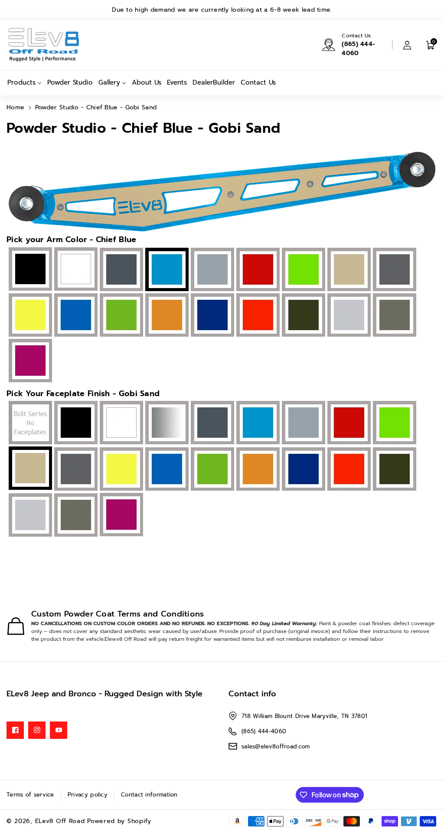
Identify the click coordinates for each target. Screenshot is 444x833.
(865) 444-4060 (358, 48)
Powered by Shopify (119, 821)
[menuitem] (24, 83)
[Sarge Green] (302, 316)
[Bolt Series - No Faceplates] (29, 423)
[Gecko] (302, 270)
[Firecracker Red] (257, 270)
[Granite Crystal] (393, 270)
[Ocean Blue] (211, 316)
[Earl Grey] (211, 270)
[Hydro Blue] (75, 316)
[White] (75, 269)
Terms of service (30, 794)
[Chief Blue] (257, 423)
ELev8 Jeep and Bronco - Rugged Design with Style (104, 694)
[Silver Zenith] (348, 316)
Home (15, 107)
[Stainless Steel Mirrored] (166, 423)
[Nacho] (166, 316)
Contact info (252, 694)
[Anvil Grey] (120, 270)
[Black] (29, 269)
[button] (430, 44)
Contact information (149, 794)
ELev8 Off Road (61, 821)
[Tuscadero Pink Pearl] (29, 361)
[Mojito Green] (120, 316)
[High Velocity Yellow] (29, 316)
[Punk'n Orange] (257, 316)
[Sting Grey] (393, 316)
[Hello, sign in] (407, 44)
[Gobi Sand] (348, 270)
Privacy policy (88, 794)
